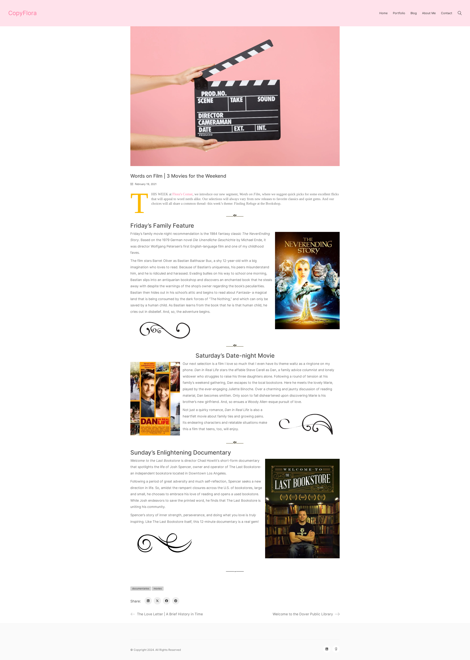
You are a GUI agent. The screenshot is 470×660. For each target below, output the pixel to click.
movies (158, 588)
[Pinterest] (175, 600)
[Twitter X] (157, 600)
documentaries (140, 588)
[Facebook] (166, 600)
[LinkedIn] (148, 600)
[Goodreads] (336, 649)
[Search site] (460, 13)
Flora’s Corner (182, 194)
